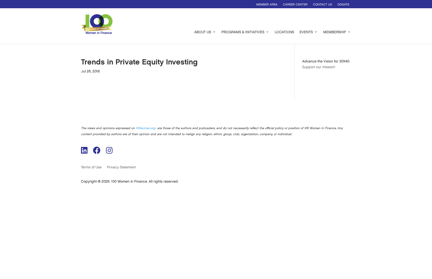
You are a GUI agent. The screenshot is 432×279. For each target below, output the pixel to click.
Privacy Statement (121, 167)
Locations (284, 32)
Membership (334, 32)
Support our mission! (318, 67)
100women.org (145, 128)
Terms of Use (91, 167)
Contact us (322, 4)
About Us (202, 32)
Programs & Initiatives (243, 32)
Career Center (295, 4)
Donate (343, 4)
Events (306, 32)
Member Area (267, 4)
